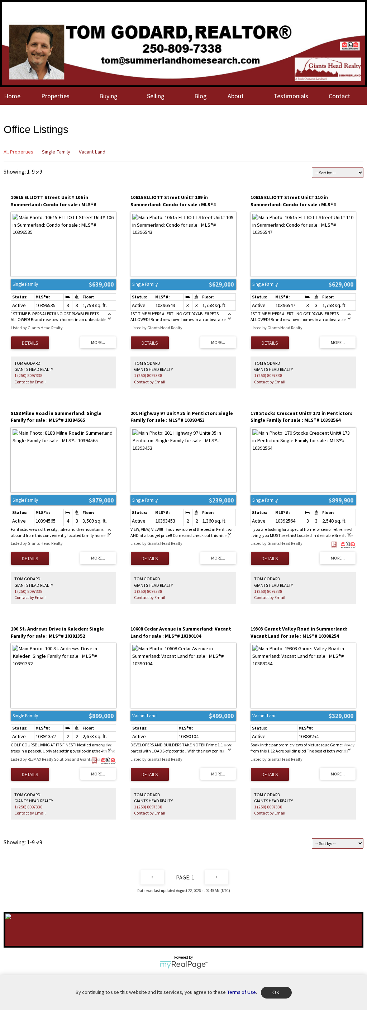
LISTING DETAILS (30, 342)
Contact (339, 96)
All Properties (18, 151)
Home (12, 96)
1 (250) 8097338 (28, 375)
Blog (200, 96)
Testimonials (290, 96)
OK (276, 992)
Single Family (56, 151)
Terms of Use (241, 992)
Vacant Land (92, 151)
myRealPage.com (183, 965)
